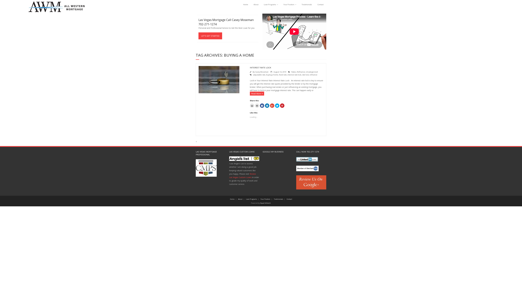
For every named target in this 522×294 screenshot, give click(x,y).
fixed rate (283, 75)
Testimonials (307, 4)
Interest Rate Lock (260, 67)
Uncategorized (312, 72)
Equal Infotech (265, 203)
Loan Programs (270, 4)
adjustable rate (259, 75)
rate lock (305, 75)
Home (245, 4)
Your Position (288, 4)
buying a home (272, 75)
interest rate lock (294, 75)
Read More (256, 93)
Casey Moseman (261, 72)
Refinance (301, 72)
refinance (313, 75)
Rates (293, 72)
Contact (320, 4)
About (256, 4)
